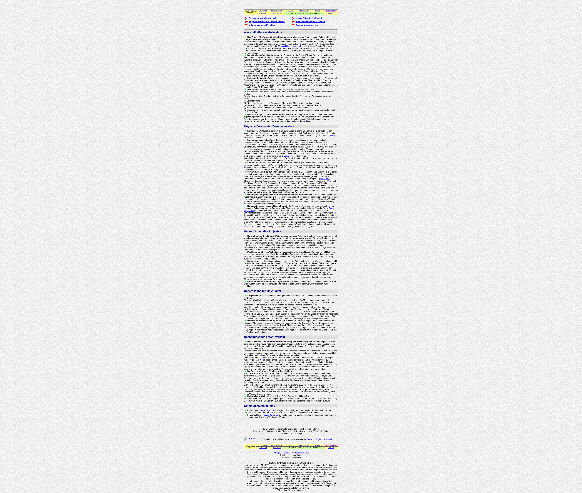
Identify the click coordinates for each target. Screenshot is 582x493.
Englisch (319, 439)
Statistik (287, 156)
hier (304, 121)
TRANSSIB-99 (331, 11)
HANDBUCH (263, 11)
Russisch (328, 439)
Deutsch (310, 439)
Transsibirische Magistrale (290, 46)
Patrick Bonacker (270, 415)
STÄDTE (291, 11)
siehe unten (325, 179)
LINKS (317, 11)
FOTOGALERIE (276, 11)
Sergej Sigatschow (268, 410)
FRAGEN (331, 13)
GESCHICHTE (304, 11)
